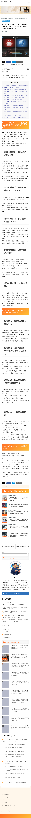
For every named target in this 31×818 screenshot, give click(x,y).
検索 (3, 552)
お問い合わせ (5, 794)
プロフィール (5, 800)
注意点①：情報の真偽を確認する (14, 105)
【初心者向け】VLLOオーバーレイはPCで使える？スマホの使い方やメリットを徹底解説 (18, 499)
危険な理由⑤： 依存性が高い (13, 99)
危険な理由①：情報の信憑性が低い (15, 89)
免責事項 (4, 802)
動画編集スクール (8, 637)
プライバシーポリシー (8, 797)
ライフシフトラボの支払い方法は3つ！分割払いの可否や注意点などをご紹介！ (9, 547)
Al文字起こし (7, 631)
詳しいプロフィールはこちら (13, 593)
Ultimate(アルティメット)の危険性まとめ (14, 117)
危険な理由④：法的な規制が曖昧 (14, 97)
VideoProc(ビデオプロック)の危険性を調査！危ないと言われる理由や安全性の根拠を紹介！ (18, 535)
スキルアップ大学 (6, 1)
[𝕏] (4, 62)
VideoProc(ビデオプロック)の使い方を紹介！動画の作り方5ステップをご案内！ (18, 528)
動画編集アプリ (8, 486)
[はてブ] (14, 62)
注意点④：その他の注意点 (12, 115)
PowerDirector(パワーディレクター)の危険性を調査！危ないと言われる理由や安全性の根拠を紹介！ (21, 547)
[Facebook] (9, 62)
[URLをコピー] (19, 62)
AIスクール (6, 629)
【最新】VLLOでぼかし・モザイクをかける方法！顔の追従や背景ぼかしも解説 (19, 521)
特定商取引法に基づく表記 (9, 805)
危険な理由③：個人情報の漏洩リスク (15, 95)
